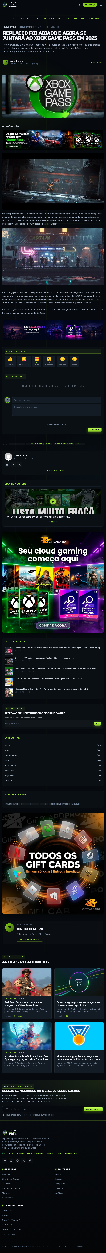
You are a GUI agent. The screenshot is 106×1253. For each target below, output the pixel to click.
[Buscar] (79, 4)
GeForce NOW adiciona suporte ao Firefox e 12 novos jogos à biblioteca (46, 658)
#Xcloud (80, 444)
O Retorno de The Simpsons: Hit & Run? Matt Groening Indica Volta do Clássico (49, 679)
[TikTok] (30, 1160)
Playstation (9, 776)
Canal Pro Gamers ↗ (11, 1220)
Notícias (17, 19)
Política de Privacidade (12, 1229)
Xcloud (8, 750)
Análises (59, 1193)
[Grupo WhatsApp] (11, 1160)
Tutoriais (8, 781)
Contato (5, 1215)
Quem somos (8, 1210)
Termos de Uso (8, 1234)
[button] (49, 521)
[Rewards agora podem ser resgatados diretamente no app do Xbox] (79, 993)
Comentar (95, 429)
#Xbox (48, 444)
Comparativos (61, 1184)
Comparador (7, 1198)
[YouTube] (7, 464)
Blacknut (6, 1193)
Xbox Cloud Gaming (10, 1179)
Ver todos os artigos (53, 471)
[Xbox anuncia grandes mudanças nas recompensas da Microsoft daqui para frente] (79, 1047)
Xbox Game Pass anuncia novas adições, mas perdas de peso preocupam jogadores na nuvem (56, 668)
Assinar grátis (93, 1109)
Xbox (7, 760)
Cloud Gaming (11, 755)
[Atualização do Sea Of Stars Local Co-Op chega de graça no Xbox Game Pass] (26, 1047)
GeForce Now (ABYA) (11, 1188)
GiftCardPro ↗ (8, 1224)
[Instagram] (13, 464)
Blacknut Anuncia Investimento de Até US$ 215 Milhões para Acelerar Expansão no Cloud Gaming (57, 648)
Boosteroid (9, 770)
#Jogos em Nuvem (34, 444)
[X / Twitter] (19, 464)
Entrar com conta (56, 425)
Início (6, 19)
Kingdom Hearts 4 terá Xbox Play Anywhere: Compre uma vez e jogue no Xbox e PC (51, 689)
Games (8, 745)
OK (97, 723)
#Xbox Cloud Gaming (64, 444)
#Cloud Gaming (17, 444)
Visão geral (7, 1174)
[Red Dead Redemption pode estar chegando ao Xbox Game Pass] (26, 993)
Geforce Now (10, 765)
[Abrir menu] (101, 4)
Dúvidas (58, 1179)
